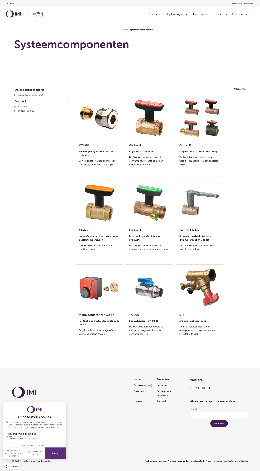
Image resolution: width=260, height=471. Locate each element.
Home (125, 29)
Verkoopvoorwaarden (178, 461)
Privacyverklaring (214, 461)
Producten (155, 14)
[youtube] (197, 388)
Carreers (138, 385)
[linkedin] (191, 388)
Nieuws (138, 401)
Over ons (139, 391)
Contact (161, 401)
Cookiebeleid (197, 461)
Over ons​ (238, 14)
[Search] (253, 14)
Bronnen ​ (218, 14)
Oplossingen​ (175, 14)
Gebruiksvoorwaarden (155, 461)
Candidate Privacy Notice (236, 461)
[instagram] (203, 388)
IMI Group (162, 385)
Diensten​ (198, 14)
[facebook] (209, 388)
